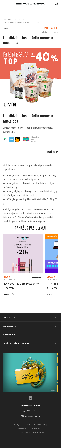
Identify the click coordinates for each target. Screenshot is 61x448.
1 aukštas (51, 152)
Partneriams (9, 334)
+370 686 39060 (32, 410)
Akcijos (18, 19)
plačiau (7, 294)
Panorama (7, 19)
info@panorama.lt (32, 416)
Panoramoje (9, 317)
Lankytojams (9, 325)
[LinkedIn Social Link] (30, 398)
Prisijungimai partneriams (16, 343)
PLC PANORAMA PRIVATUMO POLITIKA (30, 432)
